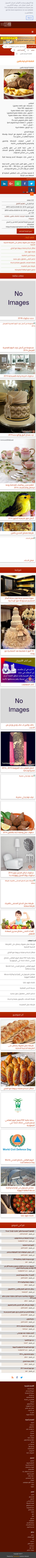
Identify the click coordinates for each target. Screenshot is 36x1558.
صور (26, 1262)
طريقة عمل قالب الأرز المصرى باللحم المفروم (21, 1305)
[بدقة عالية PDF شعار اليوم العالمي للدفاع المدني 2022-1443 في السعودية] (18, 1105)
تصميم (32, 1461)
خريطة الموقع (30, 1404)
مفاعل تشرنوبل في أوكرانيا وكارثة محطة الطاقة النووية (19, 976)
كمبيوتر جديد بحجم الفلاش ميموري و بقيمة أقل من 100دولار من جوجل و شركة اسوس (20, 1267)
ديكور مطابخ (31, 1544)
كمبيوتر (32, 1436)
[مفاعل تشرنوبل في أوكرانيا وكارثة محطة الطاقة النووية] (18, 1176)
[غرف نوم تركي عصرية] (18, 785)
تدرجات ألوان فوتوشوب (28, 1482)
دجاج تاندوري (30, 1319)
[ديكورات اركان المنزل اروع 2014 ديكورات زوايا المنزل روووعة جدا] (18, 853)
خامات (32, 1485)
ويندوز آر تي (31, 1444)
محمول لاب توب (30, 1429)
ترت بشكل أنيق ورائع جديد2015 (21, 435)
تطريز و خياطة (30, 1474)
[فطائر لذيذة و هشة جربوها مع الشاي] (18, 1069)
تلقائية (7, 216)
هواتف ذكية (31, 1438)
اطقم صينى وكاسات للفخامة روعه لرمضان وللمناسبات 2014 (20, 486)
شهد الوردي (29, 1008)
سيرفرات (32, 1425)
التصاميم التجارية (30, 1465)
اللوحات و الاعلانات (29, 1467)
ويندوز (32, 1442)
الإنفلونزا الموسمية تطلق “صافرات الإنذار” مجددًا (20, 1231)
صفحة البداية (31, 1389)
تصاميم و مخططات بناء (28, 1472)
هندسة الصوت (30, 1527)
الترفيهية (25, 1292)
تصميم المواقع (30, 1505)
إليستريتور (31, 1497)
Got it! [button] (30, 18)
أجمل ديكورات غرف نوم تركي (25, 1333)
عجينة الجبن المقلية (28, 255)
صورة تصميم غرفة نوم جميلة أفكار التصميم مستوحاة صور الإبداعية (20, 599)
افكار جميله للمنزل (28, 1361)
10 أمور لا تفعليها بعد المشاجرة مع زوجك (20, 652)
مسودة (31, 218)
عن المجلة (31, 1395)
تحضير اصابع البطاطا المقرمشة (25, 269)
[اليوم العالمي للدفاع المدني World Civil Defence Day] (18, 1143)
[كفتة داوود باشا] (18, 1204)
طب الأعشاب (31, 1410)
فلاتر (33, 1516)
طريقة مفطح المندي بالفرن (22, 533)
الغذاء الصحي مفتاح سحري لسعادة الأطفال (20, 932)
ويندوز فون (31, 1446)
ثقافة (32, 1512)
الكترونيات (31, 1451)
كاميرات (32, 1433)
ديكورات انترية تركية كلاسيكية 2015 (19, 376)
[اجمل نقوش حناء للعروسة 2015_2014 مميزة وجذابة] (18, 749)
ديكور (26, 1284)
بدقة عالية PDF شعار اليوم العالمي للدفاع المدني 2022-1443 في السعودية (19, 959)
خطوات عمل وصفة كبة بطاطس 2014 (18, 832)
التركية (22, 216)
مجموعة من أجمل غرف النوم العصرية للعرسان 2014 (19, 349)
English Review (30, 1415)
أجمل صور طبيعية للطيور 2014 (21, 518)
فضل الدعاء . (28, 560)
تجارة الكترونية (30, 1508)
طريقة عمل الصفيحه (28, 265)
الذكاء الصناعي (30, 1501)
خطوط (32, 1487)
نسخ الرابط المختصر (25, 231)
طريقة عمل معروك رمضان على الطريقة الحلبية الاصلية (19, 243)
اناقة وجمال (24, 1314)
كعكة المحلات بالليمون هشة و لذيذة (22, 262)
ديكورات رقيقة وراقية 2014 (26, 1282)
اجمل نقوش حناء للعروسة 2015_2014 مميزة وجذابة (18, 769)
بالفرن (12, 216)
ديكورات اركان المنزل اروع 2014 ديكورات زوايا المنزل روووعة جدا (21, 874)
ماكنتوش (31, 1427)
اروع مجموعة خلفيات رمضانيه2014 (24, 1259)
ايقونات (32, 1480)
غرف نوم (25, 1336)
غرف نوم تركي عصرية (25, 797)
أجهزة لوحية (31, 1449)
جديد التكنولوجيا (23, 1241)
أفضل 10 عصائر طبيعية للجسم (25, 1275)
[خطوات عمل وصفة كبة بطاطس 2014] (18, 816)
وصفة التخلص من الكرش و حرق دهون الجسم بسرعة (19, 1312)
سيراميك (25, 1329)
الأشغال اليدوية (30, 1463)
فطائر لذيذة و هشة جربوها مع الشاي (23, 248)
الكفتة (17, 216)
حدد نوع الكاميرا (29, 1340)
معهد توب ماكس (29, 1408)
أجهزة (26, 1343)
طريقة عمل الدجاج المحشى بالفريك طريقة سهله (20, 904)
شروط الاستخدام (30, 1391)
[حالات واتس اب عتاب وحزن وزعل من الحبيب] (18, 706)
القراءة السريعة (30, 1503)
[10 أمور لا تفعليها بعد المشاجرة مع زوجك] (18, 627)
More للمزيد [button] (29, 13)
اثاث (33, 1539)
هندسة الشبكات (30, 1525)
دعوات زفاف (31, 1476)
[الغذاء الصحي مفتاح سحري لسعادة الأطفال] (18, 919)
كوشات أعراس (30, 1550)
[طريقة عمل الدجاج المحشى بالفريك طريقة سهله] (18, 890)
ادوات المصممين (30, 1478)
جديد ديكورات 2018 (26, 318)
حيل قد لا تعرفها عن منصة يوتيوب (24, 1238)
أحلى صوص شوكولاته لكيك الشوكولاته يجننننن (20, 1252)
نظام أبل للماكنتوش (29, 1440)
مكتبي (32, 1431)
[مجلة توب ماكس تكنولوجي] (5, 24)
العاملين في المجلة (29, 1400)
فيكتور (32, 1518)
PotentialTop (16, 1556)
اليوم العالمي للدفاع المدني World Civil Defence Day (20, 967)
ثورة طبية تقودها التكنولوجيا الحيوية (23, 1347)
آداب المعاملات (28, 684)
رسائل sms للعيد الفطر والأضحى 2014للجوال (21, 1289)
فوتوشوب (31, 1521)
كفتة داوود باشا (30, 251)
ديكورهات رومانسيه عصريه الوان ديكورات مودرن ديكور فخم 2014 (19, 1297)
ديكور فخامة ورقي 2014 (27, 1354)
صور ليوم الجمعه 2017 (27, 1368)
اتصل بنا (32, 1413)
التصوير (32, 1499)
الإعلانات (32, 1402)
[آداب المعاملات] (18, 670)
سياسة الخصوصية (29, 1393)
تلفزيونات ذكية (30, 1453)
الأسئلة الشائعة (30, 1397)
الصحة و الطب (24, 1234)
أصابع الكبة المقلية (28, 1245)
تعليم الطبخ (20, 203)
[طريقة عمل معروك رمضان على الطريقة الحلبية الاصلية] (18, 1032)
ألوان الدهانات (30, 1537)
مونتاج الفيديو (30, 1523)
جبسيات (32, 1541)
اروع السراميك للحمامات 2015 (25, 1326)
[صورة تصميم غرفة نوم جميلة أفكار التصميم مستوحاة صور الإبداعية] (18, 585)
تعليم (32, 1495)
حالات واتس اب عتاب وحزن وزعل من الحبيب (20, 726)
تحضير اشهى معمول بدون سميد (24, 258)
